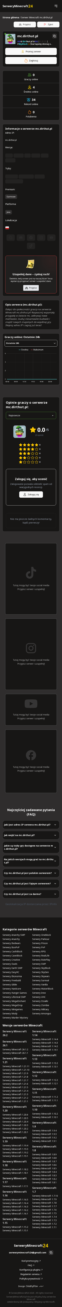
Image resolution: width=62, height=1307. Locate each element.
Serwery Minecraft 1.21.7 (15, 1080)
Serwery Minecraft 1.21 (15, 1060)
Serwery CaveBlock (12, 955)
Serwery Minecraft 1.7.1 (44, 1227)
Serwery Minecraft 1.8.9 (44, 1154)
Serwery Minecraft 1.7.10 (45, 1195)
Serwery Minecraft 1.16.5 (15, 1199)
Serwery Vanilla (40, 984)
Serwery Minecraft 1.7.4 (44, 1216)
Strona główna (11, 17)
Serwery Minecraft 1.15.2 (15, 1226)
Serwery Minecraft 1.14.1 (45, 1049)
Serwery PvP (38, 947)
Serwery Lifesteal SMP (14, 996)
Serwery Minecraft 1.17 (15, 1180)
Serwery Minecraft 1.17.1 (15, 1186)
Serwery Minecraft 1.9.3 (44, 1134)
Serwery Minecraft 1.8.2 (44, 1178)
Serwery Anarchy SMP (14, 934)
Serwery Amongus (41, 1013)
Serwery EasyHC (11, 972)
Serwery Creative (11, 959)
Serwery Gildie (10, 984)
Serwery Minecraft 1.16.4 (15, 1203)
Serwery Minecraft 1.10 (44, 1107)
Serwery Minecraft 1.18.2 (15, 1169)
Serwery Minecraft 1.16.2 (15, 1210)
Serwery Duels (10, 963)
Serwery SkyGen (40, 972)
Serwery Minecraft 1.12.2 (45, 1079)
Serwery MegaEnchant (14, 1001)
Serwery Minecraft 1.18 (15, 1163)
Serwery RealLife (40, 955)
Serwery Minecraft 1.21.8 (15, 1076)
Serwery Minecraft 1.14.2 (45, 1046)
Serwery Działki (40, 1001)
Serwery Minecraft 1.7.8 (44, 1202)
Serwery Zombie (40, 1005)
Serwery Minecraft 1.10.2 (45, 1113)
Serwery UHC (39, 996)
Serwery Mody (10, 1013)
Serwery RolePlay (41, 959)
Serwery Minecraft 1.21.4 (15, 1090)
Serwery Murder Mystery (15, 1017)
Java (8, 212)
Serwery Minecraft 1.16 (15, 1193)
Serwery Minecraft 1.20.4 (15, 1121)
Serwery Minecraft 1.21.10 (16, 1069)
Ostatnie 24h (12, 343)
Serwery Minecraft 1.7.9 (44, 1199)
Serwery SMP (39, 963)
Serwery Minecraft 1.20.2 (15, 1128)
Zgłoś (50, 24)
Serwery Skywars (41, 976)
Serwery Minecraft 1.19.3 (15, 1148)
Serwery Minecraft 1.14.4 (45, 1039)
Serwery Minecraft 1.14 (44, 1033)
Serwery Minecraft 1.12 (44, 1074)
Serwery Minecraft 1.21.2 (15, 1097)
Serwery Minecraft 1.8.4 (44, 1171)
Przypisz (27, 24)
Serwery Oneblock (41, 934)
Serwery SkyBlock (41, 967)
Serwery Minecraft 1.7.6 (44, 1209)
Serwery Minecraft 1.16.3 (15, 1206)
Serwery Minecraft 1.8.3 (44, 1175)
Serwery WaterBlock (42, 988)
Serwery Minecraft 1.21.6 (15, 1083)
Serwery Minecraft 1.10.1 (45, 1117)
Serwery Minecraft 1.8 (44, 1148)
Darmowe (11, 196)
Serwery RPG (39, 951)
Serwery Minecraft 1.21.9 (15, 1073)
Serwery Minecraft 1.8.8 (44, 1157)
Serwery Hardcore (12, 988)
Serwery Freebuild (12, 980)
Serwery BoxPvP (11, 947)
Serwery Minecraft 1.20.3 (15, 1125)
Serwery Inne (39, 992)
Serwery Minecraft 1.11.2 (45, 1096)
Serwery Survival (40, 980)
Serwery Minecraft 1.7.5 (44, 1213)
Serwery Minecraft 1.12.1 (45, 1083)
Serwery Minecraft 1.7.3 (44, 1220)
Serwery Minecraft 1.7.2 (44, 1223)
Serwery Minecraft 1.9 (44, 1124)
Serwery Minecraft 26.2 (15, 1033)
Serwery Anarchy (11, 939)
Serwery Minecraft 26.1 (15, 1043)
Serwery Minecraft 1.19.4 (15, 1145)
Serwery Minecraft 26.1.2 (15, 1049)
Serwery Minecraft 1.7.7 (44, 1206)
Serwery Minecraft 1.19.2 (15, 1152)
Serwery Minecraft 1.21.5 (15, 1087)
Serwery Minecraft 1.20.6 (15, 1114)
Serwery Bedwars (12, 943)
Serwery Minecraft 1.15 (15, 1221)
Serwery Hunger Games (15, 992)
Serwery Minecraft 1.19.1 (15, 1155)
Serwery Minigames (13, 1009)
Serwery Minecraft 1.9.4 (44, 1130)
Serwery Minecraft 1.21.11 (16, 1066)
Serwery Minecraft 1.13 (44, 1057)
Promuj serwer (33, 51)
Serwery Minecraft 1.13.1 (45, 1066)
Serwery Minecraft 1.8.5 (44, 1168)
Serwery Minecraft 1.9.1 (44, 1141)
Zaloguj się (33, 494)
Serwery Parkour (40, 939)
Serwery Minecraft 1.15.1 (15, 1230)
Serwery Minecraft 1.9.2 (44, 1137)
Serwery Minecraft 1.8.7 (44, 1161)
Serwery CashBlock (12, 951)
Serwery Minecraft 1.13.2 (45, 1063)
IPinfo (53, 904)
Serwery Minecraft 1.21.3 (15, 1094)
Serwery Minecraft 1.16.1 (15, 1213)
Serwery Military (40, 1009)
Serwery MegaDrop (13, 1005)
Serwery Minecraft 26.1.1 (15, 1052)
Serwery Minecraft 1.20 (15, 1108)
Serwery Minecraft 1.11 (44, 1090)
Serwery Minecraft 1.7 (44, 1189)
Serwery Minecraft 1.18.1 (15, 1172)
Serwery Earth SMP (12, 967)
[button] (55, 6)
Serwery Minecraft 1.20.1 (15, 1132)
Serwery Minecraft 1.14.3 (45, 1042)
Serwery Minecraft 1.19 (15, 1139)
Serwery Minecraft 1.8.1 (44, 1182)
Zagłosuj (33, 60)
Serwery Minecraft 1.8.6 (44, 1164)
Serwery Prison (40, 943)
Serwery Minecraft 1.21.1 (15, 1101)
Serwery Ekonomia (12, 976)
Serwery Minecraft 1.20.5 (15, 1118)
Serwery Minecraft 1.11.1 (45, 1100)
